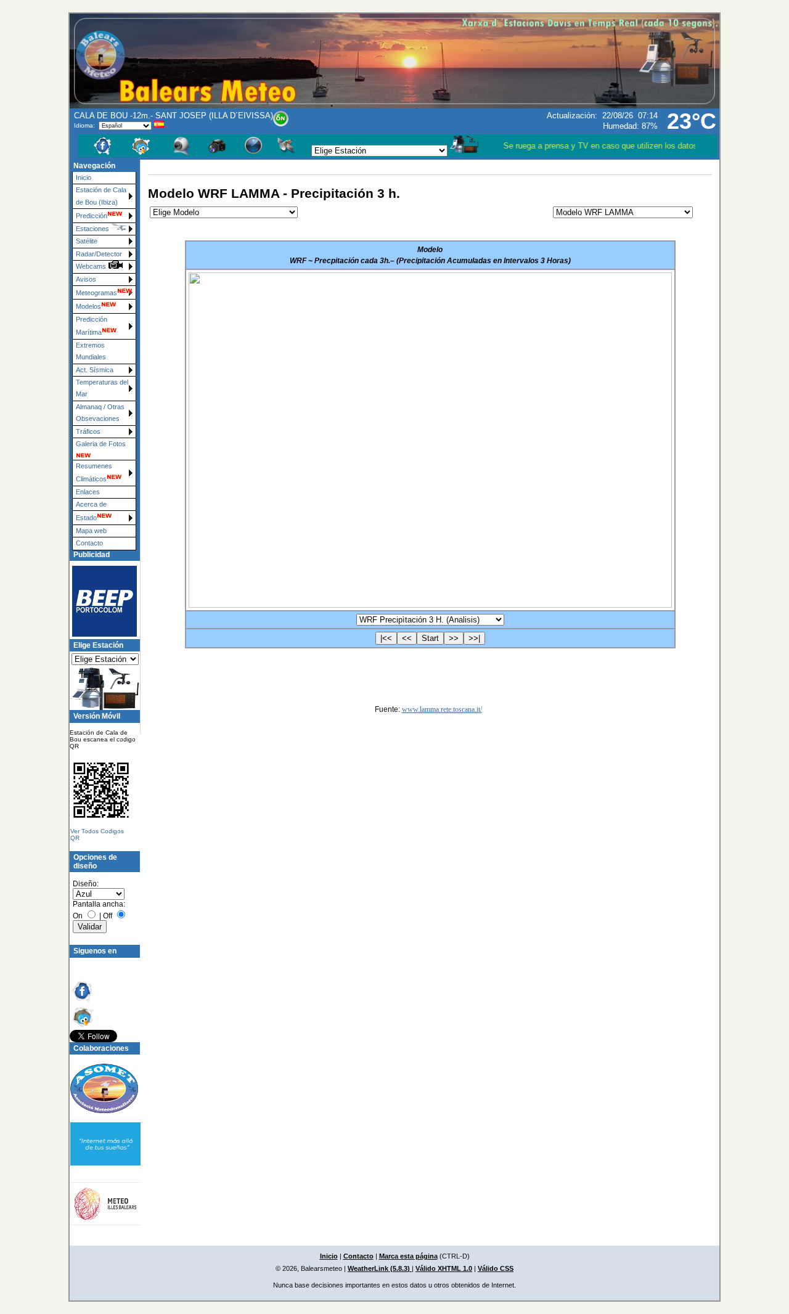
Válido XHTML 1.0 (443, 1268)
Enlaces (88, 492)
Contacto (89, 543)
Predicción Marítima (91, 326)
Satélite (86, 241)
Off (107, 916)
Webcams (92, 266)
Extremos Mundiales (91, 351)
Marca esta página (408, 1256)
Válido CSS (495, 1268)
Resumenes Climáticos (94, 472)
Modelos (88, 306)
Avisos (86, 279)
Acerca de (91, 504)
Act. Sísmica (94, 369)
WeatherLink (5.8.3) (380, 1268)
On (78, 916)
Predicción (91, 215)
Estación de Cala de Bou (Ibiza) (101, 195)
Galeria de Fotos (101, 443)
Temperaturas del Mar (102, 388)
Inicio (83, 177)
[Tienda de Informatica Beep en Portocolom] (99, 601)
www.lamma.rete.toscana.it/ (442, 709)
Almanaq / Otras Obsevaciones (100, 412)
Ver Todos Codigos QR (97, 834)
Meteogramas (96, 292)
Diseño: (86, 883)
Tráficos (88, 431)
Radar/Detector (99, 254)
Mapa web (91, 530)
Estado (86, 517)
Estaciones (92, 228)
